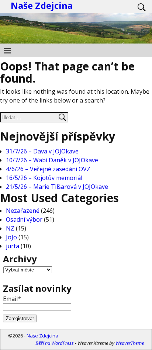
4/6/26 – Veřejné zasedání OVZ (48, 169)
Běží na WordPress (54, 343)
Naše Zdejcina (42, 335)
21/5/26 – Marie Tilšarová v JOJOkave (57, 187)
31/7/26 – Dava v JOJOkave (42, 151)
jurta (12, 246)
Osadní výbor (24, 219)
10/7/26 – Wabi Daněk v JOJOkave (52, 160)
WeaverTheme (129, 343)
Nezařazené (22, 211)
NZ (10, 228)
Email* (12, 299)
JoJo (11, 237)
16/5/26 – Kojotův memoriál (44, 178)
